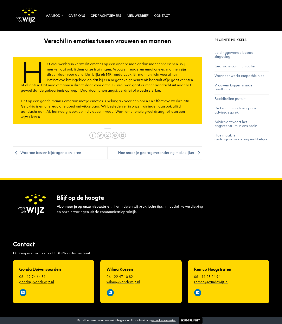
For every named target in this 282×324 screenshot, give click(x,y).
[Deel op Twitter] (100, 135)
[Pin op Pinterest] (115, 135)
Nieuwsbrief (138, 16)
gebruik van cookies (163, 320)
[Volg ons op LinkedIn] (23, 293)
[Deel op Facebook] (92, 135)
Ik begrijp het (190, 320)
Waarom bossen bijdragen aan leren (50, 152)
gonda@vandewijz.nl (36, 282)
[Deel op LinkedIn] (122, 135)
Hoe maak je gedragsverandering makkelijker (156, 152)
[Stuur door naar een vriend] (107, 135)
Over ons (77, 16)
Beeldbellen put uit (229, 99)
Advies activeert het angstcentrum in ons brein (235, 124)
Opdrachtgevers (106, 16)
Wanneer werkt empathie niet (239, 76)
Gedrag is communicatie (234, 66)
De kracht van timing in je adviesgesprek (235, 110)
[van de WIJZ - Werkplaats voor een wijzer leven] (26, 15)
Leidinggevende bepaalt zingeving (235, 55)
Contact (162, 16)
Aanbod (53, 16)
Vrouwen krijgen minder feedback (234, 87)
